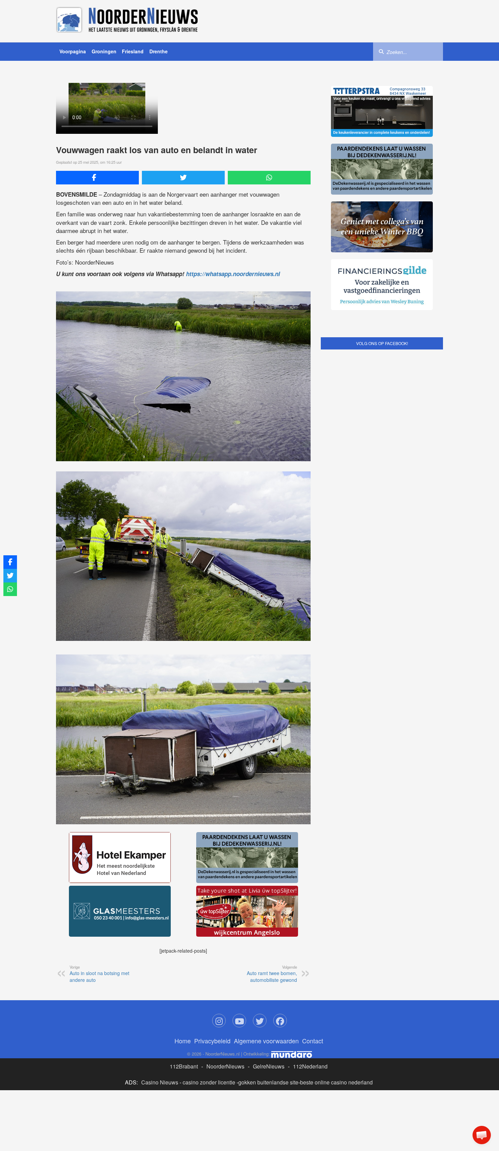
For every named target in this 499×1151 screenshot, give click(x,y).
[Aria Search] (381, 51)
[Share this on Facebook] (97, 177)
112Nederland (310, 1066)
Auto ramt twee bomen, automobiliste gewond (272, 973)
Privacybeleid (212, 1040)
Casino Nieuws (159, 1082)
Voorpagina (72, 51)
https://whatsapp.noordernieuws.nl (233, 274)
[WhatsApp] (269, 177)
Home (182, 1040)
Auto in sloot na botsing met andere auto (99, 973)
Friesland (133, 51)
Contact (312, 1040)
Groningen (104, 51)
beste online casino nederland (336, 1082)
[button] (482, 1135)
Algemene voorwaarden (266, 1040)
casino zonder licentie (209, 1082)
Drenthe (158, 51)
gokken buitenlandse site (268, 1082)
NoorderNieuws (225, 1066)
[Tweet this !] (183, 177)
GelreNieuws (268, 1066)
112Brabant (184, 1066)
